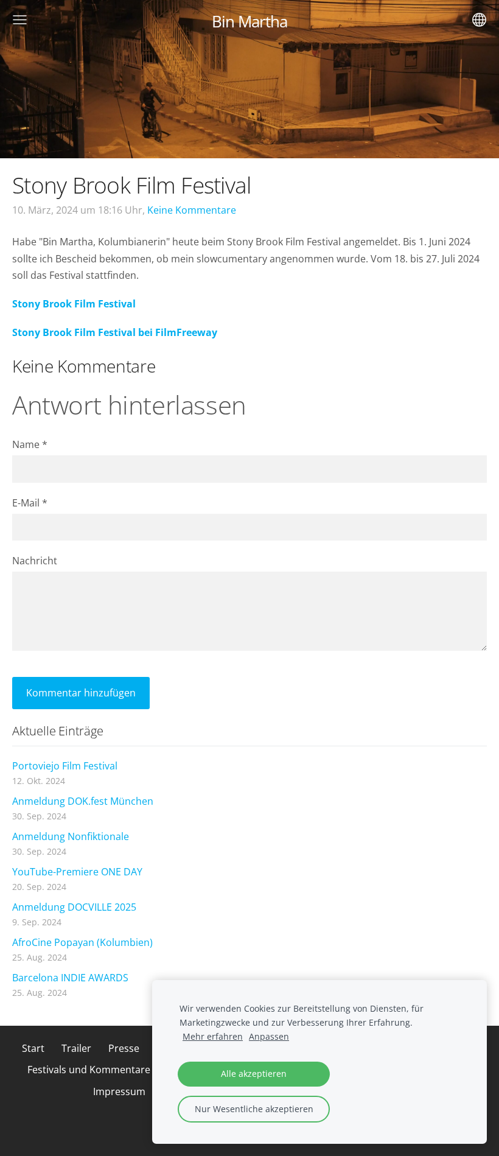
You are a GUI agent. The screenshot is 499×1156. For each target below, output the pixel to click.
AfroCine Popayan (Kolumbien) (82, 942)
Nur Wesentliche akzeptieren (254, 1109)
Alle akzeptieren (254, 1073)
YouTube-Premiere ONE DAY (77, 871)
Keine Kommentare (191, 210)
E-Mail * (29, 503)
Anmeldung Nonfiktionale (70, 836)
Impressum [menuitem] (119, 1091)
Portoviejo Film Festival (64, 765)
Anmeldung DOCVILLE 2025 (74, 907)
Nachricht (34, 560)
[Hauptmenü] (20, 20)
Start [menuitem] (33, 1048)
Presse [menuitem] (123, 1048)
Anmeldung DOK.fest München (82, 801)
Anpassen (269, 1036)
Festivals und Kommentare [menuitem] (88, 1069)
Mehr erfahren (213, 1036)
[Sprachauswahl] (479, 20)
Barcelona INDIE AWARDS (70, 977)
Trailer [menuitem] (76, 1048)
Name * (29, 444)
